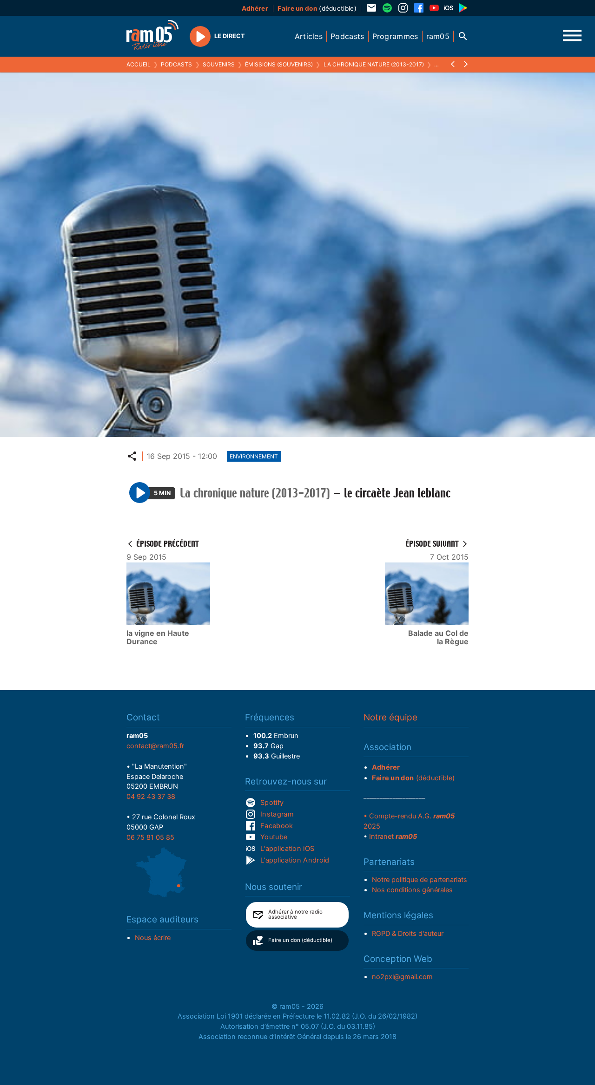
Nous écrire (153, 938)
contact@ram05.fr (155, 746)
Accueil (138, 64)
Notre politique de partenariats (419, 880)
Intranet (393, 836)
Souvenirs (219, 64)
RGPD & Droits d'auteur (407, 933)
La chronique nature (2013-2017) (374, 64)
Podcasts (176, 64)
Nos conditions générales (412, 890)
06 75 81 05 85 (150, 837)
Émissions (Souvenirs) (279, 64)
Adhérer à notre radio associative (295, 915)
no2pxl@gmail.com (402, 977)
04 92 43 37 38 (150, 796)
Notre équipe (390, 717)
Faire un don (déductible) (300, 940)
